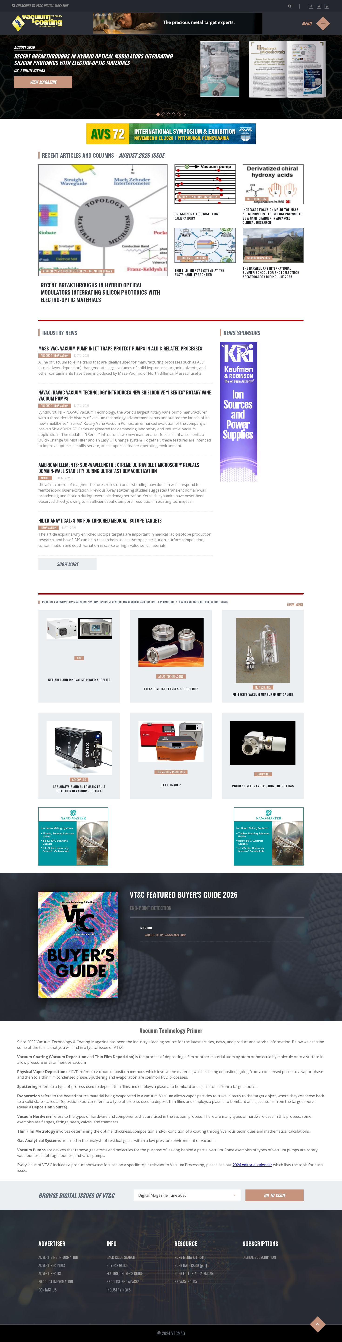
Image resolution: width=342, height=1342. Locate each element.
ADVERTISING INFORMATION (58, 1257)
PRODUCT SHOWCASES (123, 1281)
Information (48, 528)
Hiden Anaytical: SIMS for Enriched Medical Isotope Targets (100, 520)
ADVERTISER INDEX (51, 1265)
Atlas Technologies (171, 676)
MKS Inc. (146, 928)
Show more (67, 564)
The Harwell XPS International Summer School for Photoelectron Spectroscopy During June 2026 (271, 272)
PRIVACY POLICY (186, 1281)
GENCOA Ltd (79, 779)
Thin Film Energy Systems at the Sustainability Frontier (199, 272)
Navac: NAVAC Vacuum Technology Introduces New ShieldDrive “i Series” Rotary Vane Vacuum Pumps (124, 395)
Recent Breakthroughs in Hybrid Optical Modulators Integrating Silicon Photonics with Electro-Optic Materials (100, 292)
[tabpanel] (171, 76)
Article (45, 478)
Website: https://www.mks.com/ (165, 935)
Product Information (54, 355)
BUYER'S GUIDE (117, 1265)
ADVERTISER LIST (50, 1273)
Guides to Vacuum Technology (198, 197)
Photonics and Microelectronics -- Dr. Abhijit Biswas (77, 271)
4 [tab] (174, 114)
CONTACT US (47, 1290)
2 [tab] (163, 114)
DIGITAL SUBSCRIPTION (259, 1257)
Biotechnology (256, 199)
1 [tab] (158, 114)
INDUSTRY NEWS (119, 1290)
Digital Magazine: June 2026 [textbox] (162, 1195)
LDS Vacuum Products (171, 772)
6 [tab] (184, 114)
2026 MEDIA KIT (189, 1257)
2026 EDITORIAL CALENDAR (193, 1273)
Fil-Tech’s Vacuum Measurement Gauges (263, 694)
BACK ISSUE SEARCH (121, 1257)
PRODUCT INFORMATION (55, 1281)
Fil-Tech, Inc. (263, 687)
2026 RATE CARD (190, 1265)
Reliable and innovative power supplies (79, 680)
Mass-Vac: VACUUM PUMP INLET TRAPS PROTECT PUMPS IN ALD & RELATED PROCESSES (120, 348)
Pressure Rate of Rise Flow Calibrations (196, 216)
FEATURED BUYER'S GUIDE (125, 1273)
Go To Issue (274, 1195)
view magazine (43, 82)
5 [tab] (179, 114)
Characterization (258, 258)
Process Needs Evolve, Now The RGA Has (263, 786)
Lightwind (263, 774)
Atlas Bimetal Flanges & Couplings (171, 689)
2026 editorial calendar (252, 1164)
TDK (79, 658)
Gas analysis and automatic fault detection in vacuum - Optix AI (79, 789)
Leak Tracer (171, 785)
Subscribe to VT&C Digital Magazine (42, 5)
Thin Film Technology (192, 258)
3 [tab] (169, 114)
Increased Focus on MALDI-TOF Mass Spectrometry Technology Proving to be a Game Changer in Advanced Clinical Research (272, 215)
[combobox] (187, 1195)
